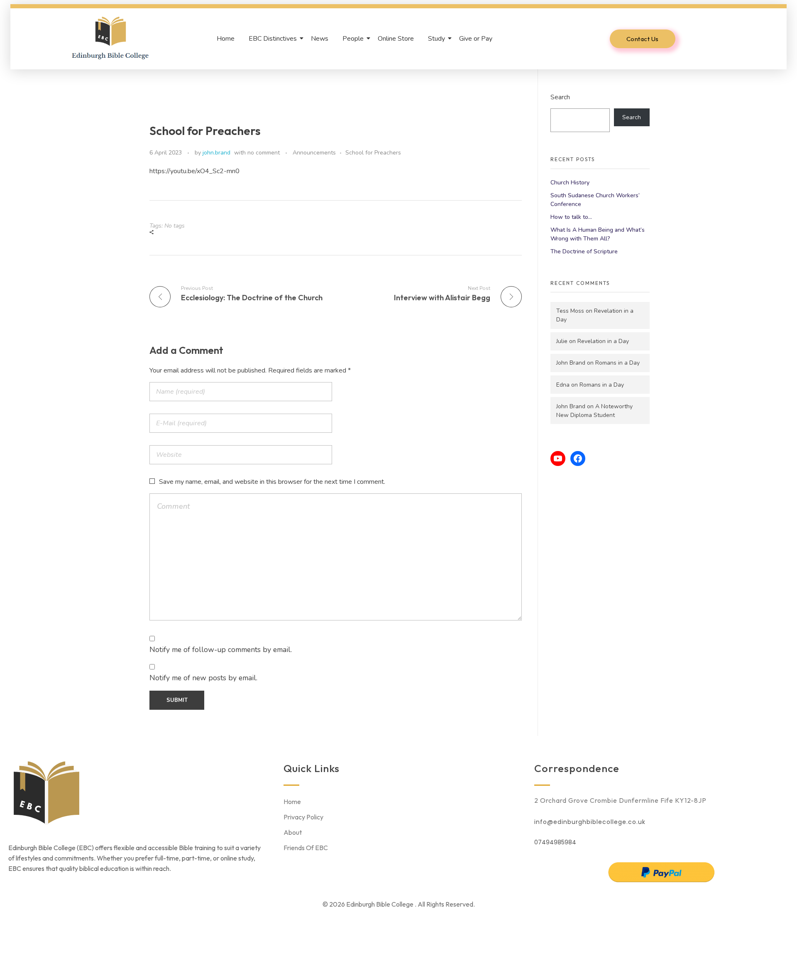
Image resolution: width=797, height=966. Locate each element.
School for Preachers (373, 153)
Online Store (396, 38)
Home (226, 38)
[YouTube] (557, 458)
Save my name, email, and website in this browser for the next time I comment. (272, 481)
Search (560, 97)
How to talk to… (571, 217)
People (353, 38)
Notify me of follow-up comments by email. (220, 650)
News (319, 38)
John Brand (570, 363)
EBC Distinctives (273, 38)
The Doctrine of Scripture (584, 251)
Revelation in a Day (603, 341)
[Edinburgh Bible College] (110, 37)
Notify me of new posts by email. (203, 678)
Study (436, 38)
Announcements (314, 153)
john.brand (216, 153)
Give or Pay (475, 38)
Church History (569, 182)
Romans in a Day (617, 363)
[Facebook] (577, 458)
